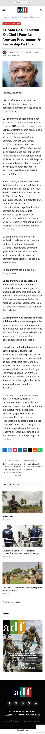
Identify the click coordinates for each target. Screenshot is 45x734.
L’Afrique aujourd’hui (12, 23)
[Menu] (4, 10)
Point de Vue (7, 516)
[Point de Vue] (22, 502)
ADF (11, 52)
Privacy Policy (22, 730)
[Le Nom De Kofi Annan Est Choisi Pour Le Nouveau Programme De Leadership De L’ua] (22, 74)
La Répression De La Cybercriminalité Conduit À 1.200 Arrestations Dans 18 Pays (20, 552)
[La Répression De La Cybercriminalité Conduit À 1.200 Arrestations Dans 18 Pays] (22, 536)
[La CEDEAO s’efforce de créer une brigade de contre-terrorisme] (22, 573)
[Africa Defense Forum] (22, 10)
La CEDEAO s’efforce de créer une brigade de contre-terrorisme (22, 589)
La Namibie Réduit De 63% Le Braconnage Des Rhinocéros (33, 467)
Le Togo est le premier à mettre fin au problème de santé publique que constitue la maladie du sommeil (12, 469)
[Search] (41, 10)
